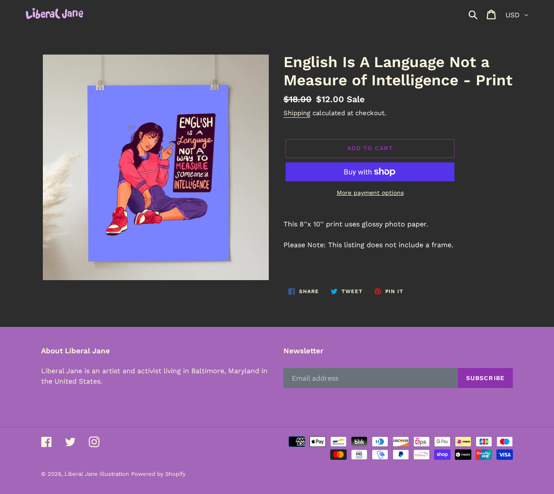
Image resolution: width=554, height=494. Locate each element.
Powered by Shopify (158, 474)
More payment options (370, 192)
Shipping (296, 113)
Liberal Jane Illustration (96, 474)
